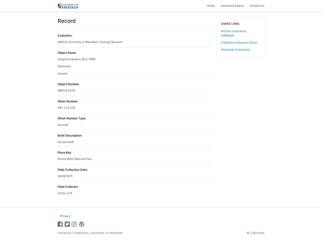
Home (211, 5)
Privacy (65, 216)
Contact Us (257, 5)
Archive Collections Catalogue (234, 33)
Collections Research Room (239, 42)
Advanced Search (232, 5)
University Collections (235, 49)
